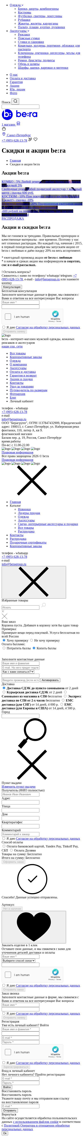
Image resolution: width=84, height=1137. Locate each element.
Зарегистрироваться (15, 1066)
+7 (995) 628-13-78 (14, 412)
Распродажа (26, 531)
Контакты (16, 383)
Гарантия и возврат (23, 375)
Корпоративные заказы (26, 357)
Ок (5, 1133)
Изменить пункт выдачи (18, 786)
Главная (15, 502)
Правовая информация (17, 452)
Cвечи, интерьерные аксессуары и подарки (48, 524)
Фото (13, 93)
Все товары (18, 353)
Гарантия (16, 82)
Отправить (9, 1110)
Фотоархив (17, 394)
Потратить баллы (19, 648)
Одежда (15, 360)
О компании (18, 364)
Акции (14, 85)
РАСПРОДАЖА (13, 218)
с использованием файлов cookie (36, 1121)
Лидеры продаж (29, 513)
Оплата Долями (25, 850)
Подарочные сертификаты (28, 542)
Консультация (11, 287)
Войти (7, 1087)
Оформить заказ (13, 861)
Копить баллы (46, 648)
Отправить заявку (14, 331)
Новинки (24, 509)
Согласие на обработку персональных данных (48, 327)
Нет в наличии (12, 908)
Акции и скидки (21, 379)
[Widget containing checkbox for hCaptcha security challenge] (32, 316)
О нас (14, 74)
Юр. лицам (17, 89)
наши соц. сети (12, 346)
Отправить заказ (13, 989)
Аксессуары (18, 368)
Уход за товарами (22, 386)
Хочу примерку (18, 640)
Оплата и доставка (23, 78)
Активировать (50, 680)
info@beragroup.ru (47, 279)
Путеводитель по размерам (28, 390)
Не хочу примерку (47, 640)
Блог (13, 397)
